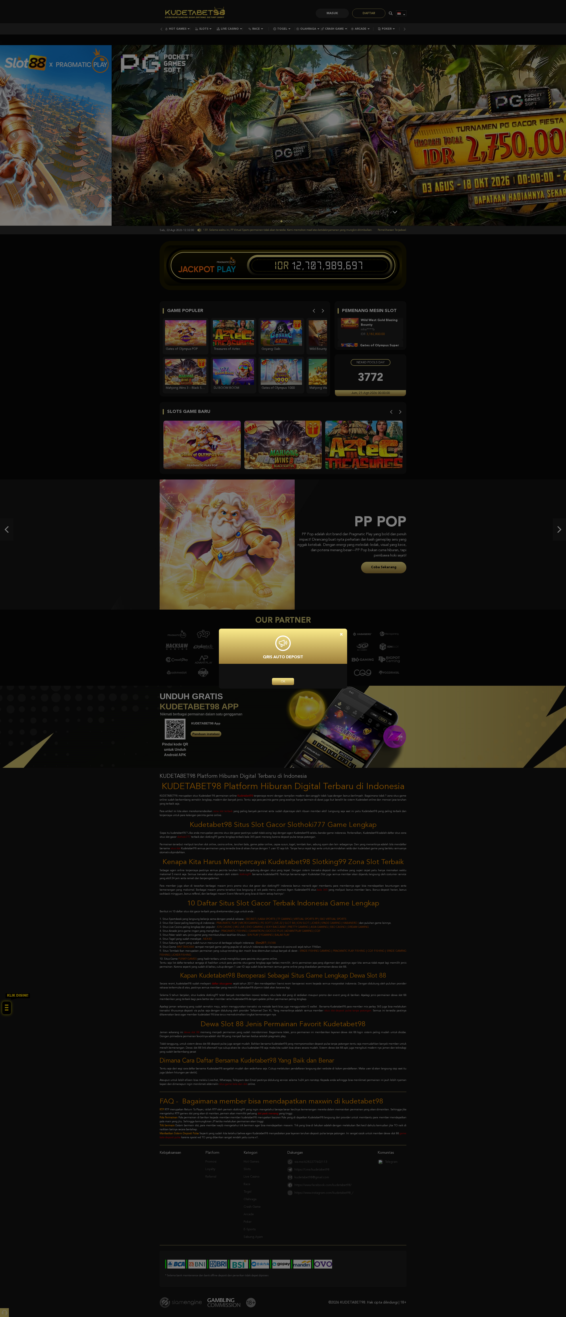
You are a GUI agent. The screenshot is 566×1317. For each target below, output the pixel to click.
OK (283, 681)
